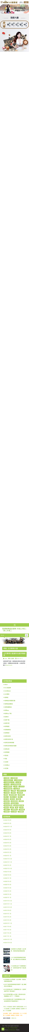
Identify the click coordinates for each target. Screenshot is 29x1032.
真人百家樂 (14, 811)
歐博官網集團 (14, 801)
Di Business (12, 1030)
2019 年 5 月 (8, 920)
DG (25, 1006)
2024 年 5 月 (8, 842)
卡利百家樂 (6, 792)
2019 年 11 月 (8, 904)
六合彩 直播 (16, 788)
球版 (6, 758)
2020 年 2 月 (8, 894)
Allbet (6, 684)
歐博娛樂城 (8, 729)
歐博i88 (7, 716)
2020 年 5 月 (8, 884)
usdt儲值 (18, 782)
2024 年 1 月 (8, 855)
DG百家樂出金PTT (8, 780)
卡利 (4, 1006)
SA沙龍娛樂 (8, 687)
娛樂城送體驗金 (9, 704)
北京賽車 (12, 658)
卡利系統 (9, 1006)
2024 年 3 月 (8, 849)
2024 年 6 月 (8, 839)
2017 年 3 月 (8, 929)
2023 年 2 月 (8, 865)
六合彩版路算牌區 (8, 788)
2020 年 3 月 (8, 891)
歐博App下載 (8, 713)
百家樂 (6, 762)
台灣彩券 (13, 792)
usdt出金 (6, 784)
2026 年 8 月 (8, 820)
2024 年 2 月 (8, 852)
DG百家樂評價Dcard (9, 782)
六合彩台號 (21, 786)
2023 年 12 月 (8, 859)
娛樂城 (6, 697)
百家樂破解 (22, 809)
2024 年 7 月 (8, 836)
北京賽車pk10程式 (21, 790)
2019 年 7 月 (8, 913)
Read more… (9, 665)
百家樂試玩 (6, 811)
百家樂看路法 (14, 809)
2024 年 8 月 (8, 833)
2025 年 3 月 (8, 823)
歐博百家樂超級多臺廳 (10, 745)
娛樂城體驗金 (8, 707)
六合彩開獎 (6, 790)
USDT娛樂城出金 (8, 786)
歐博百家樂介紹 (9, 739)
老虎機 (6, 768)
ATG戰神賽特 (14, 778)
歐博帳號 (7, 733)
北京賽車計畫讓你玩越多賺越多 (14, 654)
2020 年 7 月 (8, 878)
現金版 (6, 755)
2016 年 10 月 (8, 942)
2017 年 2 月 (8, 933)
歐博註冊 (7, 749)
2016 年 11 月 (8, 939)
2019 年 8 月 (8, 910)
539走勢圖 (6, 778)
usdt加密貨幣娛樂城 (15, 784)
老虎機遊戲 (21, 811)
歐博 (14, 1006)
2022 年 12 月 (8, 868)
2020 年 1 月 (8, 897)
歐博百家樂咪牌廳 (9, 742)
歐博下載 (7, 720)
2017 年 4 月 (8, 926)
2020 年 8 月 (8, 875)
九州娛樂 (12, 1008)
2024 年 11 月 (8, 826)
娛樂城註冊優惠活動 (10, 700)
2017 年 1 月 (8, 936)
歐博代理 (7, 723)
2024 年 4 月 (8, 846)
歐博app (7, 710)
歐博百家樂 (8, 736)
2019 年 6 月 (8, 917)
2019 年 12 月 (8, 900)
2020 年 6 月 (8, 881)
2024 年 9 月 (8, 830)
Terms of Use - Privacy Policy (9, 1028)
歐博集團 (7, 752)
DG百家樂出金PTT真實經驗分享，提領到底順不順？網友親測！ (18, 968)
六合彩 (15, 786)
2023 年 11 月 (8, 862)
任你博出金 (8, 691)
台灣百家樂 (20, 792)
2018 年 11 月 (8, 923)
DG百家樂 (6, 1008)
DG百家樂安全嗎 (18, 780)
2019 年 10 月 (8, 907)
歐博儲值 (7, 726)
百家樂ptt (7, 765)
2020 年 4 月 (8, 888)
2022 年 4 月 (8, 871)
